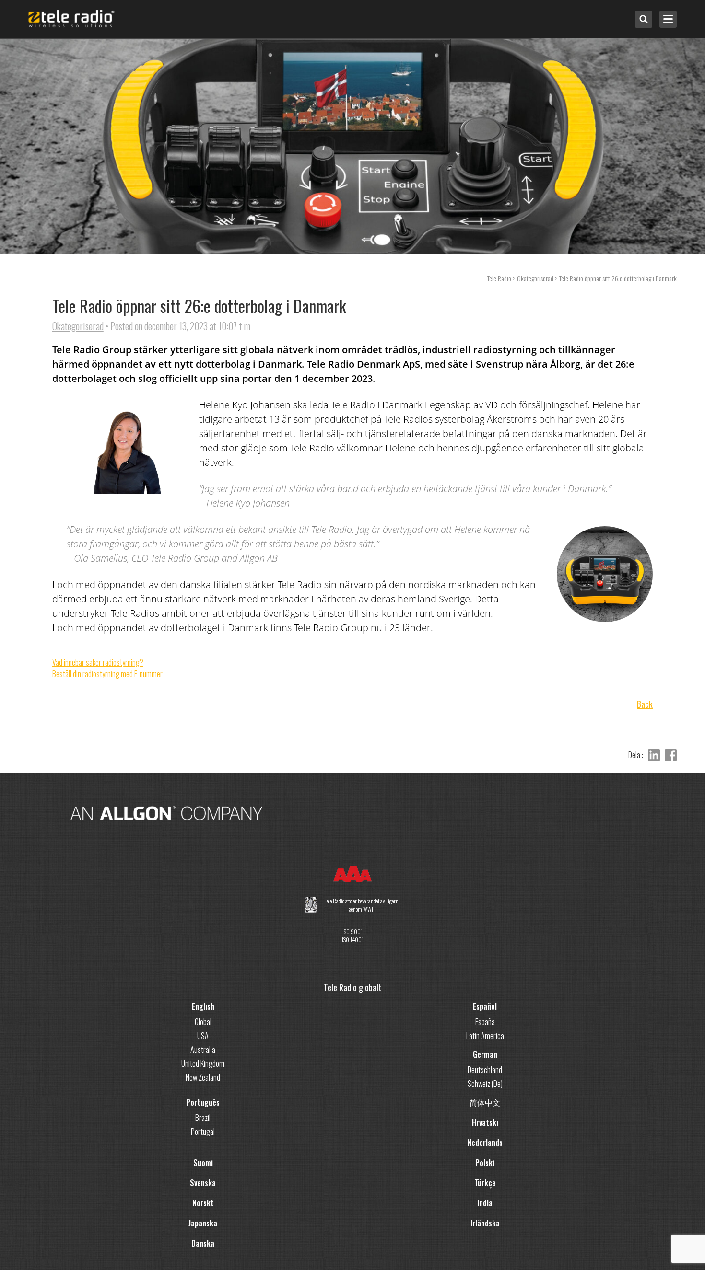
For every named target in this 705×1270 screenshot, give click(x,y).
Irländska (485, 1223)
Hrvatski (485, 1122)
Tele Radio (499, 278)
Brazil (203, 1117)
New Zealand (203, 1077)
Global (203, 1022)
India (485, 1203)
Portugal (203, 1131)
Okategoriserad (78, 326)
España (485, 1022)
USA (203, 1035)
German (485, 1054)
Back (645, 704)
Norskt (203, 1203)
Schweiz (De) (485, 1083)
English (203, 1006)
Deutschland (485, 1069)
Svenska (203, 1183)
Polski (484, 1162)
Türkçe (485, 1183)
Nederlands (485, 1142)
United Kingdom (202, 1063)
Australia (202, 1049)
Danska (202, 1243)
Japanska (202, 1223)
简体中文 (485, 1102)
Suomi (203, 1162)
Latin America (485, 1035)
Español (485, 1006)
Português (203, 1102)
